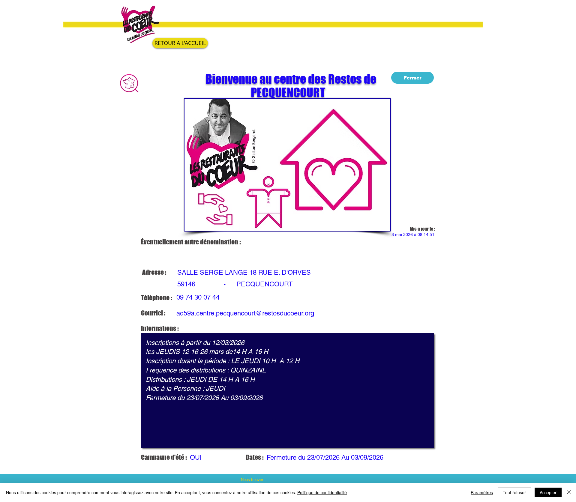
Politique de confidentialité (322, 492)
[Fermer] (568, 492)
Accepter (548, 492)
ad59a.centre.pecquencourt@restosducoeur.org (245, 313)
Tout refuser (514, 492)
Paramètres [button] (482, 492)
